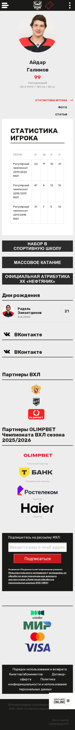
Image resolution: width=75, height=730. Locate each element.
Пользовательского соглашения (27, 573)
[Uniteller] (37, 614)
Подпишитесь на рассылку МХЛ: (34, 537)
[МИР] (37, 625)
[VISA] (38, 647)
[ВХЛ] (36, 401)
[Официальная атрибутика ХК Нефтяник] (37, 278)
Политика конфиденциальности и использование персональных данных (37, 684)
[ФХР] (36, 389)
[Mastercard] (37, 636)
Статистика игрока (51, 100)
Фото (62, 107)
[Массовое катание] (37, 262)
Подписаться (37, 558)
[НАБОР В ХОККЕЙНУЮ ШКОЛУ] (37, 246)
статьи (61, 114)
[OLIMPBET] (36, 414)
